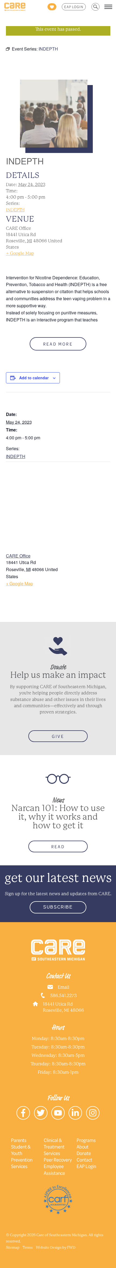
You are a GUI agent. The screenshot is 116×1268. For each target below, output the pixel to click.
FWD (71, 1247)
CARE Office (18, 556)
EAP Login (73, 7)
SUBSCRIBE (58, 907)
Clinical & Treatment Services (54, 1146)
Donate (84, 1153)
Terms (28, 1247)
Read (58, 846)
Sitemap (12, 1247)
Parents (18, 1140)
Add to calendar (34, 377)
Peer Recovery (58, 1159)
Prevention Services (21, 1163)
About (82, 1146)
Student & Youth (20, 1150)
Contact (84, 1159)
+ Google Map (20, 253)
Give (58, 736)
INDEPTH (15, 209)
